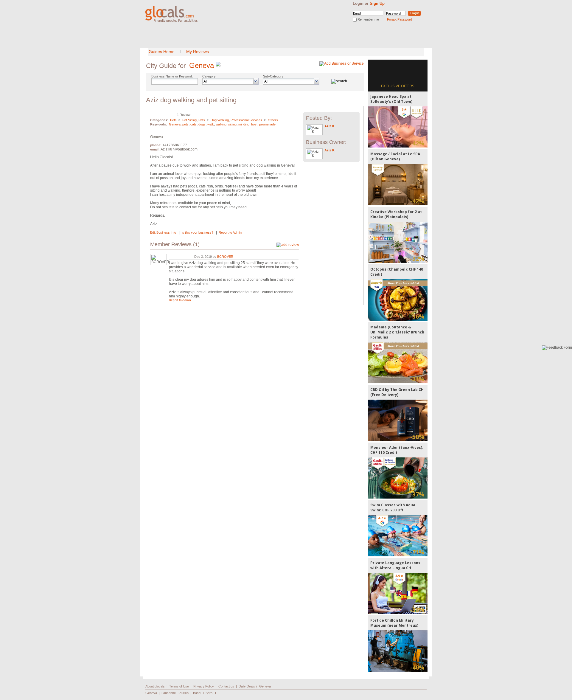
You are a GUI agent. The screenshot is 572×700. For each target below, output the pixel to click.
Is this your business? (197, 232)
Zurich (184, 693)
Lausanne (168, 693)
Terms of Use (179, 686)
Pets (173, 120)
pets (185, 124)
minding (243, 124)
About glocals (155, 686)
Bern (209, 693)
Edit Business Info (163, 232)
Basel (197, 693)
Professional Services (246, 120)
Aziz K (329, 126)
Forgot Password (399, 19)
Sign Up (377, 3)
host (254, 124)
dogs (202, 124)
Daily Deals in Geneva (255, 686)
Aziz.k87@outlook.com (179, 149)
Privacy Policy (203, 686)
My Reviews (197, 51)
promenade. (267, 124)
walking (221, 124)
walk (210, 124)
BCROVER (225, 256)
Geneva (201, 65)
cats (193, 124)
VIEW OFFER (398, 127)
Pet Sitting (189, 120)
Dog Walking (220, 120)
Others (273, 120)
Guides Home (162, 51)
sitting (232, 124)
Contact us (226, 686)
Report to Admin (230, 232)
